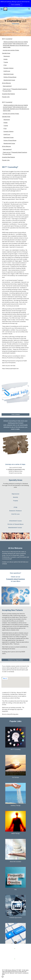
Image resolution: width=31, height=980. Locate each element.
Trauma (6, 62)
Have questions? (7, 86)
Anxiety (5, 59)
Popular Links (6, 97)
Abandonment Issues (9, 80)
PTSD (5, 65)
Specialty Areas (6, 53)
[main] (16, 22)
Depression (7, 56)
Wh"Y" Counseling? (7, 39)
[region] (15, 3)
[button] (1, 9)
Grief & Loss (7, 71)
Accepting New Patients (8, 94)
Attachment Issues (9, 74)
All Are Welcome (6, 83)
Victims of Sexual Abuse (10, 77)
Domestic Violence (8, 68)
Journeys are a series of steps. (11, 50)
